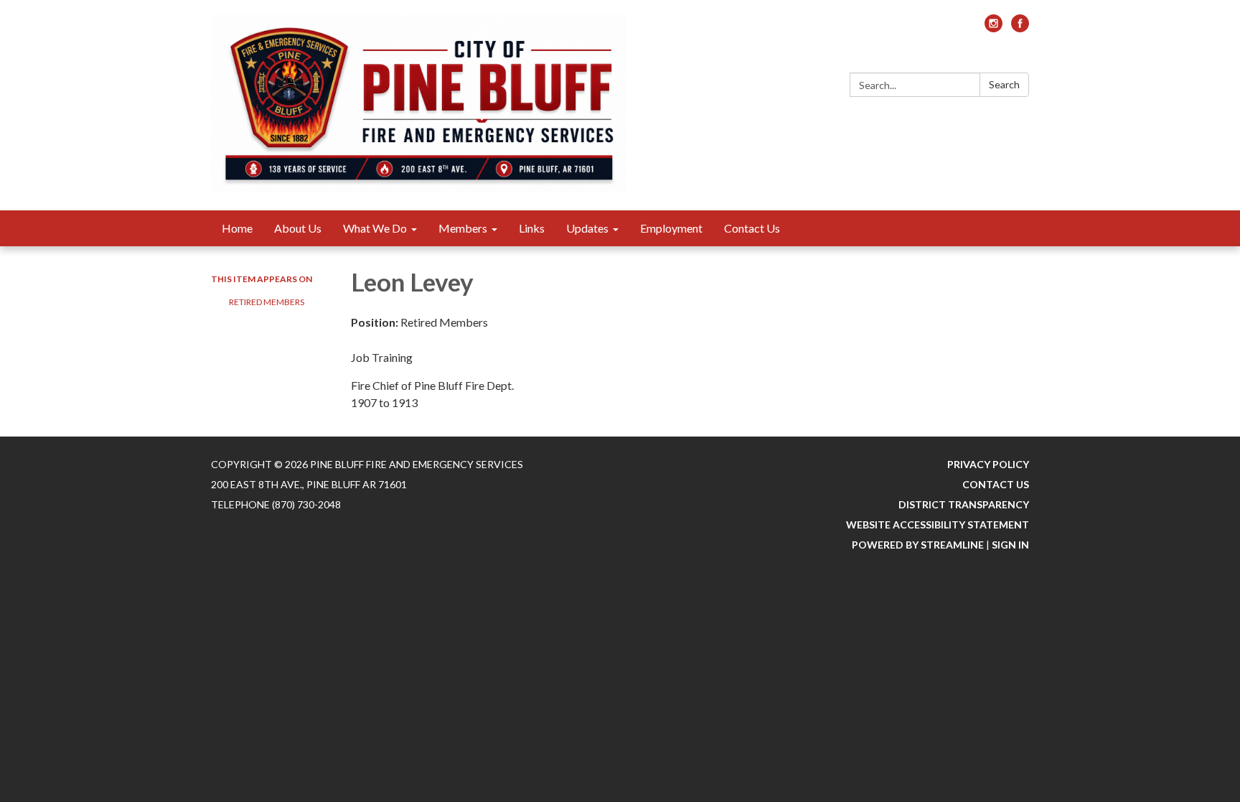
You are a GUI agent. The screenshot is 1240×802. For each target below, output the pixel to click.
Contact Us (995, 484)
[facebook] (1020, 27)
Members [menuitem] (462, 228)
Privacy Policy (988, 464)
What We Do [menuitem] (375, 228)
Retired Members (266, 302)
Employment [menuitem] (671, 228)
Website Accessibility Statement (937, 524)
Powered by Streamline (918, 544)
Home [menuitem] (237, 228)
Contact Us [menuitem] (752, 228)
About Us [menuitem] (297, 228)
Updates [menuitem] (587, 228)
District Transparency (963, 504)
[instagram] (993, 27)
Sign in (1010, 544)
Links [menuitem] (532, 228)
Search (1004, 84)
